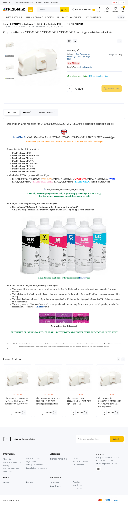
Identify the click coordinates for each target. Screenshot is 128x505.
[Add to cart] (23, 412)
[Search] (66, 10)
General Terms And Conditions (11, 470)
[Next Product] (119, 41)
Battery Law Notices (34, 465)
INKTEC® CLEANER (80, 461)
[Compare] (69, 41)
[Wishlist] (75, 41)
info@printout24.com (108, 464)
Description (11, 112)
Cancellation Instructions (36, 468)
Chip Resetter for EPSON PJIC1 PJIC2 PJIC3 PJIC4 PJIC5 (79, 56)
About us (7, 2)
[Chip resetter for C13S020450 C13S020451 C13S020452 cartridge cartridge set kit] (37, 62)
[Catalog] (30, 9)
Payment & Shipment (24, 2)
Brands (39, 2)
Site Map (30, 482)
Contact (54, 2)
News (46, 2)
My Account (55, 482)
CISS (51, 462)
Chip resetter (78, 465)
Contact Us (77, 488)
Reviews (27, 112)
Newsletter (77, 485)
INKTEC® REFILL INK (58, 459)
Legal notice (31, 461)
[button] (118, 359)
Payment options (33, 458)
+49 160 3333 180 (106, 460)
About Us (7, 459)
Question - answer (46, 112)
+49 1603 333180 (82, 9)
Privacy (6, 465)
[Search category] (62, 10)
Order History (55, 486)
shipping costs (86, 67)
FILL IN (75, 458)
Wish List (76, 482)
